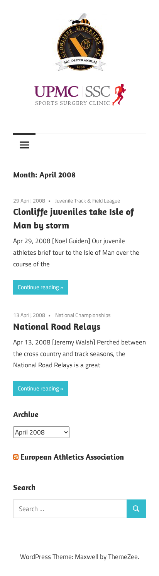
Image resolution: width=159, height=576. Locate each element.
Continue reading (38, 287)
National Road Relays (56, 326)
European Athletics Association (72, 457)
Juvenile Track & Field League (87, 200)
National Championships (83, 315)
